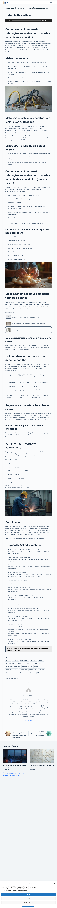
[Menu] (51, 2)
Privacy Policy (31, 906)
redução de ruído (22, 672)
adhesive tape (10, 663)
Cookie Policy (25, 906)
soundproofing (38, 663)
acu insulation (27, 663)
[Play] (7, 20)
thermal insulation (27, 666)
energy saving (24, 660)
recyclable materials (11, 669)
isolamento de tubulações (13, 666)
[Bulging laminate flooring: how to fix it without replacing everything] (15, 827)
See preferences (28, 902)
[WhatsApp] (28, 682)
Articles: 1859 (28, 720)
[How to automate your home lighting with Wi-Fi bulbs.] (15, 756)
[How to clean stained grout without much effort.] (42, 756)
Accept (29, 894)
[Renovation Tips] (5, 2)
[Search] (53, 2)
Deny (28, 898)
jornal (36, 666)
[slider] (49, 20)
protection (41, 669)
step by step (23, 669)
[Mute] (45, 20)
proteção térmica (11, 672)
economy (15, 660)
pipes (8, 660)
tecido (39, 672)
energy (41, 660)
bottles (19, 663)
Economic (34, 660)
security (32, 672)
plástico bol (32, 669)
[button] (55, 883)
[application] (28, 20)
